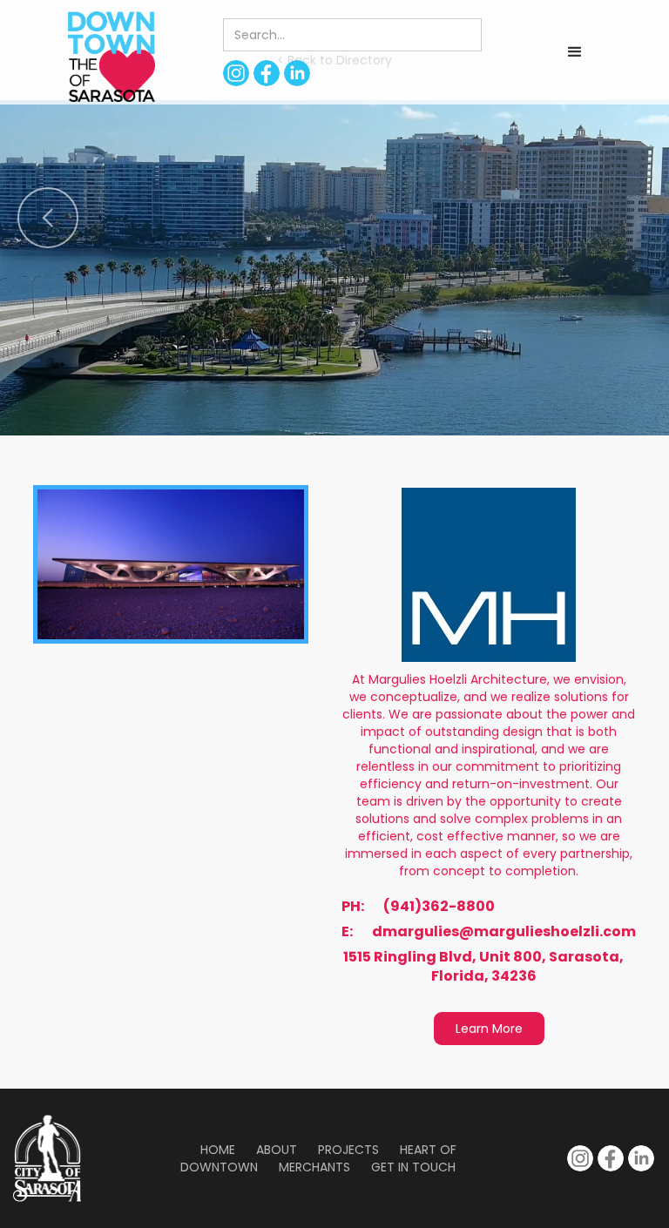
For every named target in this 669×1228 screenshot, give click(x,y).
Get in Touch (413, 1167)
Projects (348, 1149)
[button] (575, 52)
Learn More (489, 1028)
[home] (111, 56)
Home (217, 1149)
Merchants (314, 1167)
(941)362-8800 (439, 906)
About (276, 1149)
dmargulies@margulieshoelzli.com (504, 931)
